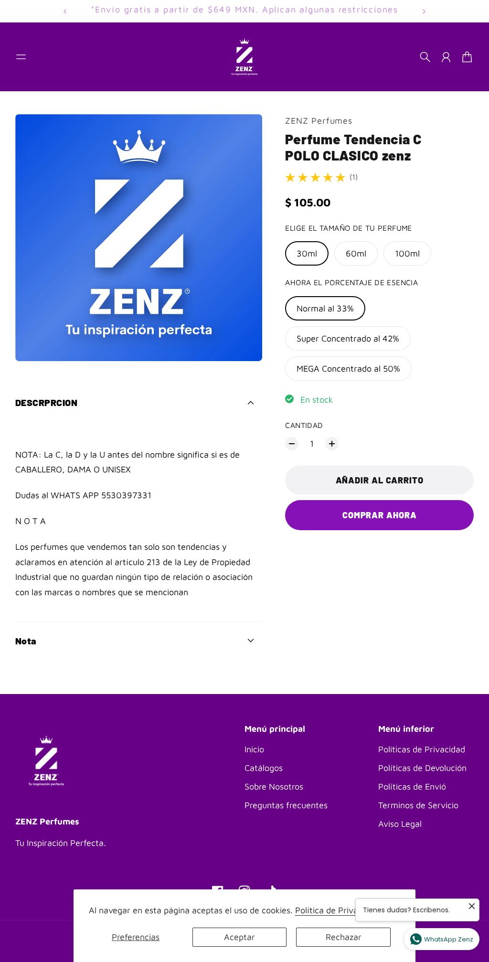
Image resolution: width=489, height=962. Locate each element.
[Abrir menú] (21, 56)
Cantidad (304, 425)
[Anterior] (65, 11)
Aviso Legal (400, 824)
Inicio (254, 749)
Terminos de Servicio (418, 805)
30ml (307, 253)
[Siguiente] (424, 11)
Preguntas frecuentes (286, 805)
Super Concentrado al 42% (348, 338)
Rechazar (343, 937)
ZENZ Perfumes (318, 121)
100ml (407, 253)
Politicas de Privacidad (421, 749)
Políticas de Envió (412, 786)
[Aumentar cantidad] (332, 443)
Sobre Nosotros (273, 786)
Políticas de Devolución (422, 768)
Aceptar (239, 937)
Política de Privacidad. (338, 910)
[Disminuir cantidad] (291, 443)
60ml (356, 253)
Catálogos (263, 768)
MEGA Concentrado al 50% (348, 368)
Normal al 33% (325, 308)
